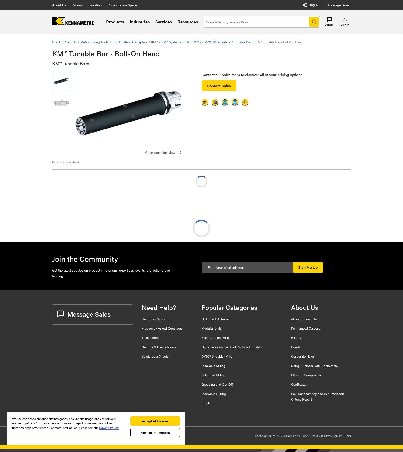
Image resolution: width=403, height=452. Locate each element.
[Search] (314, 22)
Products (115, 22)
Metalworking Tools (94, 41)
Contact (329, 24)
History (296, 337)
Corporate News (303, 356)
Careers (77, 5)
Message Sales (338, 5)
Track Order (150, 337)
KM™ (154, 41)
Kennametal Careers (305, 328)
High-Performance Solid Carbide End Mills (232, 346)
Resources (187, 22)
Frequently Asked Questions (162, 328)
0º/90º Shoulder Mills (217, 356)
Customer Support (155, 318)
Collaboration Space (122, 5)
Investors (95, 5)
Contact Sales (219, 85)
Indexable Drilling (214, 393)
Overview (69, 228)
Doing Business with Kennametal (314, 365)
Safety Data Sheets (155, 356)
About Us (59, 5)
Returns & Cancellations (159, 346)
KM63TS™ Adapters (216, 41)
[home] (73, 23)
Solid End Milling (213, 375)
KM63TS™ (192, 41)
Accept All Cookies (155, 421)
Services (163, 22)
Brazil (56, 41)
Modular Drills (212, 328)
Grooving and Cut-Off (217, 384)
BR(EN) (314, 5)
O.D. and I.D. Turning (217, 318)
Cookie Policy (109, 428)
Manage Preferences (155, 432)
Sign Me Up (308, 267)
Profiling (207, 403)
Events (296, 346)
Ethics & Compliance (306, 375)
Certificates (299, 384)
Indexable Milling (213, 365)
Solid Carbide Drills (215, 337)
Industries (140, 22)
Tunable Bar (242, 41)
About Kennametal (304, 318)
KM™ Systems (171, 41)
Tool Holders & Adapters (129, 41)
